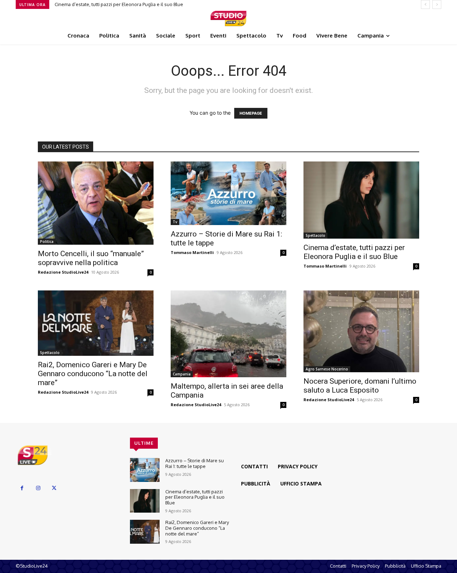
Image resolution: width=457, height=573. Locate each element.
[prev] (425, 4)
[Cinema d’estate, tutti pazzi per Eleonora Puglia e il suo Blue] (361, 200)
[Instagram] (38, 488)
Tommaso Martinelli (192, 252)
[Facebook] (22, 488)
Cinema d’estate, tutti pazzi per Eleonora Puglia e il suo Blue (119, 4)
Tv (175, 221)
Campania (182, 374)
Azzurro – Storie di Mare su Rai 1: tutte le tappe (194, 463)
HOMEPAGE (251, 113)
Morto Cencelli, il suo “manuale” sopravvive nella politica (91, 258)
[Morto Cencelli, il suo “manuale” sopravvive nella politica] (96, 203)
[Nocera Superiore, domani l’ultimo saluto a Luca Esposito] (361, 331)
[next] (436, 4)
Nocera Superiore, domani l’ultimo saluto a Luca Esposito (359, 385)
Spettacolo (315, 235)
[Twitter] (54, 488)
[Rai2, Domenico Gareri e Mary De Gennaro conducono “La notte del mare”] (96, 322)
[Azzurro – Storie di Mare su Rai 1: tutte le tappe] (228, 193)
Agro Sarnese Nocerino (327, 369)
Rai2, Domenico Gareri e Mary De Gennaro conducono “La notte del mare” (92, 373)
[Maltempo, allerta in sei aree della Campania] (228, 333)
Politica (47, 241)
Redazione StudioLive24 (63, 272)
